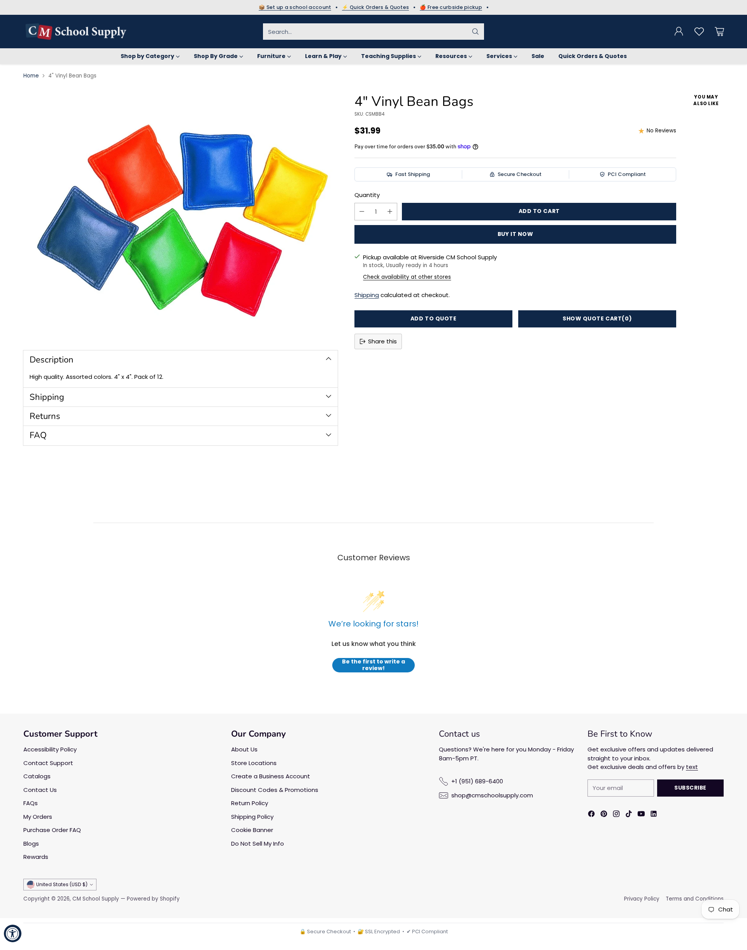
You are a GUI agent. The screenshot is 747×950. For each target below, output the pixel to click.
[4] (180, 215)
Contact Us (40, 790)
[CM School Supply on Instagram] (616, 815)
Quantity (367, 195)
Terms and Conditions (695, 898)
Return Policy (249, 803)
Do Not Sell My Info (257, 843)
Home (31, 75)
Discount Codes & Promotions (274, 790)
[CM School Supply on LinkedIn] (653, 815)
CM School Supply (95, 898)
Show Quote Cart (597, 318)
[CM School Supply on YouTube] (641, 815)
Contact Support (48, 763)
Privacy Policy (641, 898)
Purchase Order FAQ (52, 830)
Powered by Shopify (153, 898)
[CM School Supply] (75, 31)
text (692, 767)
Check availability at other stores (407, 277)
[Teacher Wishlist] (699, 31)
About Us (244, 749)
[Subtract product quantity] (362, 211)
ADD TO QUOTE (433, 318)
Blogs (31, 843)
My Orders (37, 817)
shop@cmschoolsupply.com (492, 795)
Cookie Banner (252, 830)
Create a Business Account (270, 776)
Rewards (35, 857)
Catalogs (37, 776)
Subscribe (690, 788)
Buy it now (515, 234)
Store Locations (254, 763)
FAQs (30, 803)
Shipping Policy (252, 817)
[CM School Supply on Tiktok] (628, 815)
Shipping (366, 295)
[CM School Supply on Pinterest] (603, 815)
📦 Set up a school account (295, 7)
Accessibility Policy (50, 749)
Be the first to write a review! (373, 665)
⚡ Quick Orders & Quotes (375, 7)
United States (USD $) (62, 884)
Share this (382, 341)
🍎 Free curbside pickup (451, 7)
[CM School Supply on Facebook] (591, 815)
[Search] (475, 31)
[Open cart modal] (719, 31)
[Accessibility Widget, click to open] (12, 933)
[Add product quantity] (390, 211)
